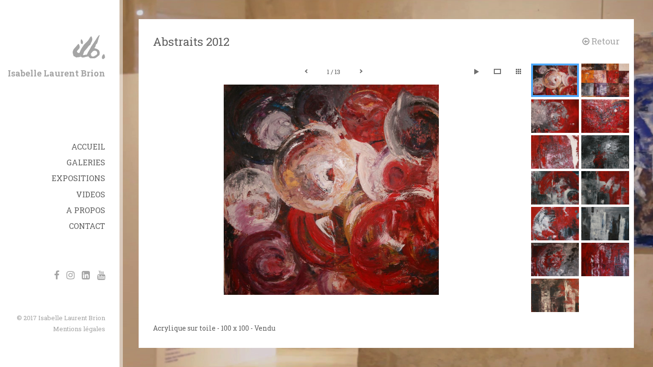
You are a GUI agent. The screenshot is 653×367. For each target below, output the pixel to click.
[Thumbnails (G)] (518, 71)
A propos (85, 210)
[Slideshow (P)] (476, 71)
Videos (90, 194)
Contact (87, 226)
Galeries (85, 162)
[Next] (360, 71)
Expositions (78, 178)
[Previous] (306, 71)
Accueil (88, 146)
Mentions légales (79, 328)
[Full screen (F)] (497, 71)
